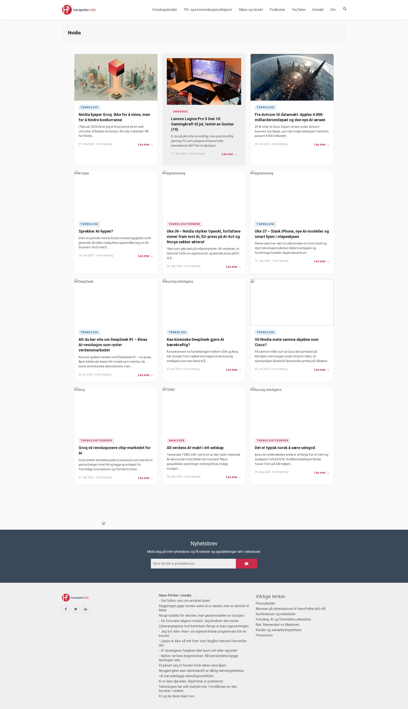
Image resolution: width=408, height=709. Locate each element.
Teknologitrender (184, 224)
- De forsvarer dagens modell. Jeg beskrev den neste (198, 621)
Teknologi (89, 107)
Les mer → (145, 144)
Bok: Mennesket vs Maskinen (277, 625)
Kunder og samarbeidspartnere (279, 630)
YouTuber (299, 10)
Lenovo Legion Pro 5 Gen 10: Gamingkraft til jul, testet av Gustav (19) (202, 124)
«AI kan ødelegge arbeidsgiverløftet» (186, 676)
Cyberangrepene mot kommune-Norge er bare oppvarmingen (204, 626)
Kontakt (318, 10)
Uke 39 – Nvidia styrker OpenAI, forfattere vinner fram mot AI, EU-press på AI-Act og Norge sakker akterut (204, 236)
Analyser (177, 440)
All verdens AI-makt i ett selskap (195, 447)
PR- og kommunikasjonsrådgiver (208, 10)
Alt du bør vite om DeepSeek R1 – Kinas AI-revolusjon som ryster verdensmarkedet (113, 344)
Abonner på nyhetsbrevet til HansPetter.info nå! (291, 609)
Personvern (264, 635)
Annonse (180, 111)
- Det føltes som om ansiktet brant (184, 601)
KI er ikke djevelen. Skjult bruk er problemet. (191, 681)
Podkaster (277, 10)
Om (333, 10)
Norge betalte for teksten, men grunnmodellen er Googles (201, 616)
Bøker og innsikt (251, 10)
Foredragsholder (164, 10)
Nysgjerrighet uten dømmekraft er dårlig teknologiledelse (201, 671)
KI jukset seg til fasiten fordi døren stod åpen (192, 665)
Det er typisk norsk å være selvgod (285, 447)
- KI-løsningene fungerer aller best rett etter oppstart (198, 651)
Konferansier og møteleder (276, 614)
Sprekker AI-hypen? (96, 231)
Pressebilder (265, 603)
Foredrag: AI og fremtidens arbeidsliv (283, 619)
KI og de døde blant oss (176, 696)
